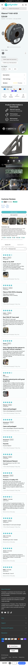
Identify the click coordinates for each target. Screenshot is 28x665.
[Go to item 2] (12, 221)
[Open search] (2, 249)
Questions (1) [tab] (20, 244)
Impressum (3, 658)
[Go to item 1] (5, 221)
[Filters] (6, 249)
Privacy (10, 657)
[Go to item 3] (20, 221)
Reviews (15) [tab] (7, 244)
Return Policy (15, 657)
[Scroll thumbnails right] (25, 221)
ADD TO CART (22, 663)
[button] (25, 4)
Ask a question (14, 215)
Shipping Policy (21, 657)
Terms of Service (4, 657)
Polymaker (3, 18)
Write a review (14, 212)
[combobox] (14, 8)
